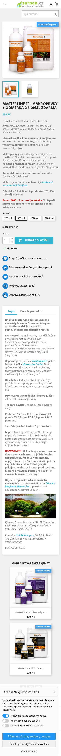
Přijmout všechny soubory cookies (29, 736)
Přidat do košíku (33, 240)
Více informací (29, 751)
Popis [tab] (11, 311)
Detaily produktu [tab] (31, 311)
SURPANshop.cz (25, 535)
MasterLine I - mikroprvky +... (30, 612)
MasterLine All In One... (30, 668)
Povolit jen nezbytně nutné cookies (29, 744)
